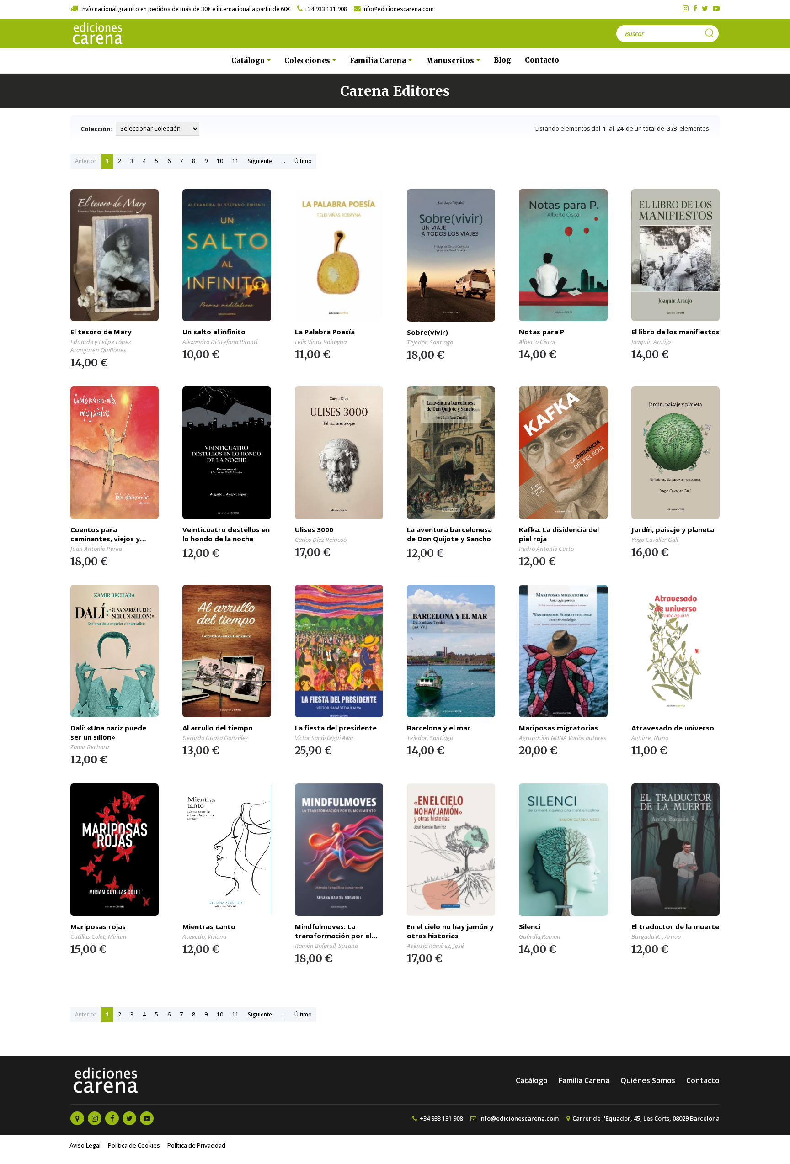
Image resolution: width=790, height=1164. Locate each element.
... (283, 161)
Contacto (542, 60)
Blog (502, 60)
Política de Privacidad (196, 1145)
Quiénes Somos (647, 1080)
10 (220, 161)
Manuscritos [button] (451, 60)
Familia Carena (584, 1080)
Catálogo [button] (249, 60)
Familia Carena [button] (379, 60)
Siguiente (260, 161)
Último (303, 161)
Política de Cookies (134, 1145)
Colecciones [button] (308, 60)
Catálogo (532, 1080)
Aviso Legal (85, 1145)
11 (235, 161)
